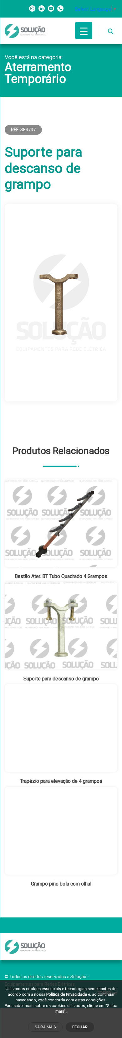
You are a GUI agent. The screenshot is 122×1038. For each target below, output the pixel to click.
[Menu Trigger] (83, 30)
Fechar (80, 1027)
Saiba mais (45, 1027)
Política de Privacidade (66, 994)
